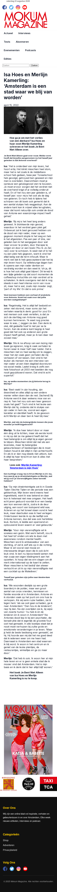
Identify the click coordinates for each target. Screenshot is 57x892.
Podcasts (30, 50)
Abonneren (22, 41)
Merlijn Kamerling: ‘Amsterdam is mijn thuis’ (26, 466)
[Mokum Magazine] (26, 20)
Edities (7, 58)
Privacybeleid (10, 850)
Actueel (8, 33)
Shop (5, 840)
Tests (7, 41)
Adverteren (8, 845)
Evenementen (12, 50)
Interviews (24, 33)
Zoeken (34, 65)
